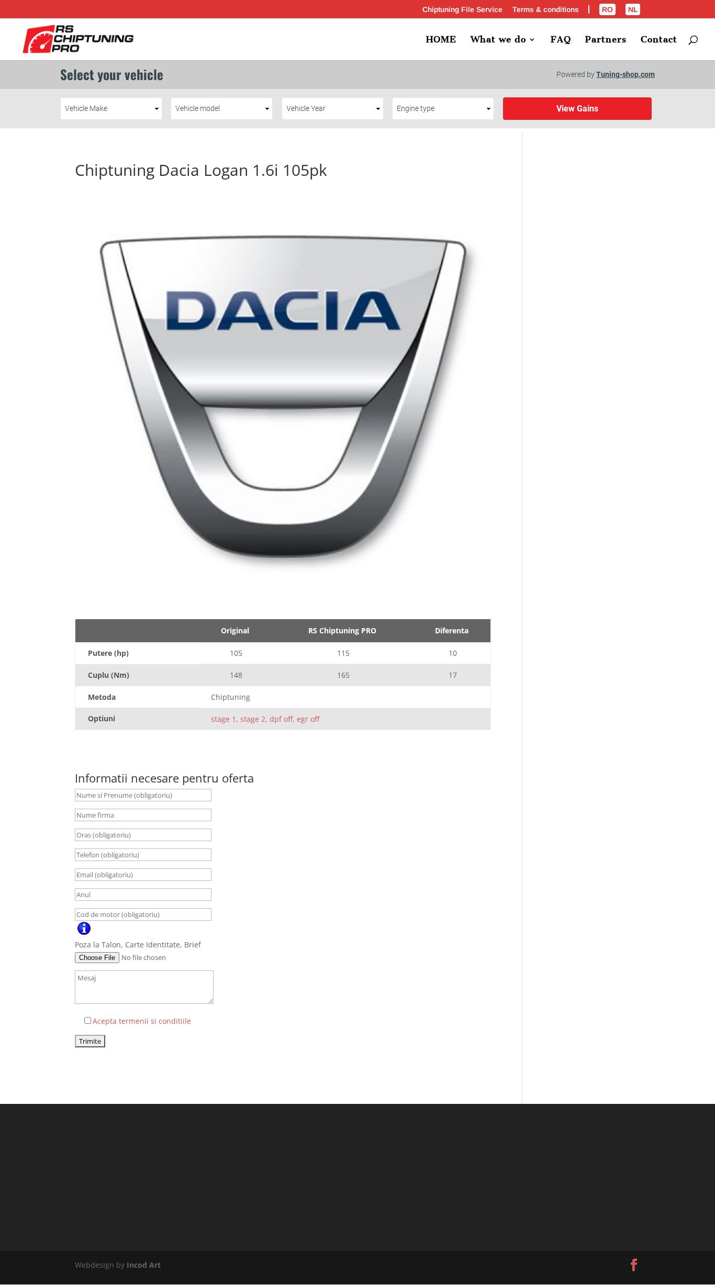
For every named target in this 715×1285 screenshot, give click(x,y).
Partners (606, 40)
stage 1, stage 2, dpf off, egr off (265, 719)
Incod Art (144, 1265)
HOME (441, 40)
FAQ (561, 40)
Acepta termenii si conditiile (142, 1021)
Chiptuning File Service (462, 10)
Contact (659, 40)
